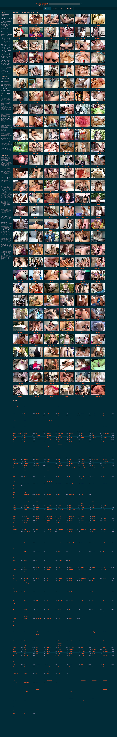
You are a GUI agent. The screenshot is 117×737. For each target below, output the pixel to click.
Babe (14, 427)
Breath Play (26, 443)
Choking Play (49, 457)
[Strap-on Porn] (98, 254)
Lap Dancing (49, 567)
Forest (104, 507)
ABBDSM (3, 15)
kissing (7, 122)
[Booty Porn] (36, 63)
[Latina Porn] (82, 88)
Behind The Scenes (17, 433)
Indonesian (38, 542)
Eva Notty (10, 195)
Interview (82, 542)
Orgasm (15, 603)
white (11, 150)
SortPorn (3, 60)
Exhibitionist (49, 494)
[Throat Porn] (20, 101)
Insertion (59, 542)
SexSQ (9, 56)
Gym (59, 522)
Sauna (59, 640)
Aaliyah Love (4, 157)
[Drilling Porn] (67, 37)
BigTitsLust (8, 21)
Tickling (25, 668)
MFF (59, 580)
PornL (7, 52)
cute (7, 103)
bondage (2, 91)
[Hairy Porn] (67, 254)
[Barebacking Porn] (36, 101)
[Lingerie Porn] (98, 24)
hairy (6, 116)
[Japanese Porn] (51, 382)
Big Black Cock (106, 433)
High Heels (49, 531)
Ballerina (14, 429)
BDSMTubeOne (4, 20)
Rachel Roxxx (3, 237)
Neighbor (48, 591)
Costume (82, 463)
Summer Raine (4, 252)
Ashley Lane (5, 174)
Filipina (37, 505)
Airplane (93, 413)
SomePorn (3, 59)
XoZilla (2, 68)
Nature (25, 591)
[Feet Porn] (51, 37)
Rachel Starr (9, 237)
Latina (70, 567)
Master (70, 578)
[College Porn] (98, 50)
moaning (8, 130)
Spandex (71, 649)
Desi (36, 478)
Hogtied (93, 531)
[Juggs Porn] (36, 24)
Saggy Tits (15, 640)
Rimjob (104, 631)
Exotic (59, 494)
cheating (5, 94)
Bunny (104, 443)
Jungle (14, 553)
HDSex (10, 34)
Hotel (59, 533)
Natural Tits (15, 591)
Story (37, 653)
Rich (81, 631)
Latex (59, 567)
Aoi (9, 171)
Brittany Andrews (8, 182)
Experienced (71, 494)
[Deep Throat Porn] (67, 203)
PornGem (3, 50)
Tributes (82, 671)
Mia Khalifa (6, 226)
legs (8, 124)
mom (2, 132)
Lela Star (9, 216)
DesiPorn (3, 24)
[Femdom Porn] (20, 395)
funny (2, 114)
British (48, 443)
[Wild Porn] (20, 152)
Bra (81, 441)
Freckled (14, 509)
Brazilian (14, 443)
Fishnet (82, 505)
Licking (48, 569)
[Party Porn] (67, 75)
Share (48, 642)
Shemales (69, 8)
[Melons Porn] (67, 165)
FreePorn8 (4, 30)
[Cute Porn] (82, 369)
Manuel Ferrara (5, 222)
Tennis (37, 666)
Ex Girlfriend (38, 494)
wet (8, 150)
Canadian (37, 452)
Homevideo (26, 533)
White (14, 700)
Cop (47, 463)
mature (10, 127)
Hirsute (70, 531)
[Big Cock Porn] (51, 229)
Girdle (14, 518)
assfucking (3, 83)
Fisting (93, 505)
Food (59, 507)
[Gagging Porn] (20, 165)
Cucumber (38, 467)
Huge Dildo (94, 533)
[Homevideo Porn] (67, 344)
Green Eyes (15, 522)
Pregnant (71, 616)
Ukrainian (37, 680)
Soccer (93, 647)
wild (4, 152)
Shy (25, 645)
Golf (36, 520)
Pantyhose (49, 609)
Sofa (14, 649)
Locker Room (83, 569)
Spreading (49, 651)
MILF (70, 580)
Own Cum (60, 602)
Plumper (71, 613)
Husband (60, 535)
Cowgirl (37, 465)
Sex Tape (37, 642)
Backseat (48, 426)
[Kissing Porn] (98, 114)
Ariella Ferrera (4, 172)
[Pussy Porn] (98, 229)
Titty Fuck (71, 668)
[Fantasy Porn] (36, 318)
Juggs (93, 551)
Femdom (60, 503)
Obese (14, 600)
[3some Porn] (51, 293)
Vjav (10, 66)
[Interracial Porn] (36, 254)
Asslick (70, 420)
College (70, 461)
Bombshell (71, 439)
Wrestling (94, 700)
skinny (6, 143)
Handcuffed (60, 529)
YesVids (8, 73)
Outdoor (48, 603)
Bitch (25, 437)
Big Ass (93, 433)
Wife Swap (38, 700)
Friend (37, 509)
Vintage (26, 691)
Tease (14, 666)
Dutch (93, 483)
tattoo (2, 148)
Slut (25, 647)
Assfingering (49, 420)
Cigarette (82, 457)
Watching (37, 697)
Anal (70, 415)
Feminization (71, 503)
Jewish (70, 551)
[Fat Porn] (98, 293)
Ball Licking (105, 426)
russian (2, 142)
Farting (70, 501)
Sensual (14, 642)
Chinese (25, 457)
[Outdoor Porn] (36, 267)
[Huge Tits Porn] (20, 254)
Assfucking (60, 420)
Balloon (25, 429)
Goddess (105, 518)
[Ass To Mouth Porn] (67, 190)
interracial (3, 121)
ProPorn (2, 54)
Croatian (71, 465)
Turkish (37, 673)
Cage (14, 452)
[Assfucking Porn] (82, 306)
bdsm (2, 84)
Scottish (70, 640)
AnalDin (10, 18)
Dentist (25, 478)
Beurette (71, 433)
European (26, 494)
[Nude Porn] (20, 229)
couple (10, 96)
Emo (59, 492)
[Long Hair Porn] (98, 88)
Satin (48, 640)
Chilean (14, 457)
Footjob (82, 507)
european (3, 108)
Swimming (94, 655)
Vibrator (105, 689)
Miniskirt (104, 580)
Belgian (25, 433)
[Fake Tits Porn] (98, 127)
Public (25, 618)
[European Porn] (98, 63)
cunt (2, 103)
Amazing (48, 415)
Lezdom (25, 569)
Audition (82, 420)
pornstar (7, 137)
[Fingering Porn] (51, 203)
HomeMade (8, 37)
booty (6, 91)
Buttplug (48, 446)
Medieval (15, 580)
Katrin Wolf (6, 211)
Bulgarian (94, 443)
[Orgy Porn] (82, 267)
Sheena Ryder (7, 248)
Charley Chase (7, 188)
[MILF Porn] (20, 190)
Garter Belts (71, 516)
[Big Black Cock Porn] (98, 344)
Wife (25, 700)
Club (25, 461)
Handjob (71, 529)
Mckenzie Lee (3, 223)
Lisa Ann (8, 218)
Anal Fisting (83, 415)
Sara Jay (3, 243)
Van (70, 688)
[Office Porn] (82, 152)
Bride (37, 443)
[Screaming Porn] (51, 152)
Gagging (15, 516)
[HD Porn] (51, 242)
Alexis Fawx (4, 162)
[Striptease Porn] (98, 382)
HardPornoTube (5, 33)
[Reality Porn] (82, 331)
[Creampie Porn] (51, 331)
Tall (47, 664)
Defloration (94, 476)
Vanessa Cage (4, 259)
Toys (48, 671)
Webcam (71, 698)
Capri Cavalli (3, 185)
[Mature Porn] (82, 229)
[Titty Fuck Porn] (82, 280)
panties (5, 135)
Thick (82, 666)
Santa (37, 640)
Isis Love (7, 200)
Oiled (37, 600)
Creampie (60, 465)
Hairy (37, 529)
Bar (70, 429)
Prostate (14, 618)
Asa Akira (10, 172)
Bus (14, 446)
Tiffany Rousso (8, 256)
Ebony (14, 492)
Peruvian (60, 611)
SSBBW (93, 651)
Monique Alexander (5, 228)
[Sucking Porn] (36, 242)
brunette (9, 93)
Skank (48, 645)
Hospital (48, 533)
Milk (92, 580)
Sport (37, 651)
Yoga (25, 713)
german (2, 115)
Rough (37, 634)
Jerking (59, 551)
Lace (25, 567)
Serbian (25, 642)
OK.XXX (7, 47)
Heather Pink (3, 199)
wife (2, 152)
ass (2, 81)
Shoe (70, 642)
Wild (48, 700)
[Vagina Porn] (82, 127)
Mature (93, 578)
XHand (7, 67)
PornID (2, 52)
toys (10, 149)
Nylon (48, 593)
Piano (104, 611)
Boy (59, 441)
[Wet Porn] (82, 357)
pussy (8, 138)
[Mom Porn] (36, 357)
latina (6, 124)
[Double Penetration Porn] (98, 267)
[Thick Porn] (82, 139)
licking (6, 125)
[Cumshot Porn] (51, 216)
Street (70, 653)
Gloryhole (82, 518)
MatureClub (4, 42)
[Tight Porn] (51, 165)
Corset (59, 463)
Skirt (70, 645)
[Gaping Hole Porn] (20, 280)
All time (24, 12)
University (15, 682)
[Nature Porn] (36, 139)
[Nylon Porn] (98, 178)
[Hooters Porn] (51, 75)
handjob (10, 116)
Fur (92, 509)
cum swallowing (7, 100)
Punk (59, 618)
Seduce (104, 640)
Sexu (2, 57)
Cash (82, 452)
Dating (70, 476)
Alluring (25, 415)
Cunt (25, 470)
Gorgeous (49, 520)
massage (6, 126)
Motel (14, 584)
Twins (59, 673)
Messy (37, 580)
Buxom (59, 446)
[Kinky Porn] (82, 254)
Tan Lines (60, 664)
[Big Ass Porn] (36, 190)
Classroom (26, 459)
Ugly (14, 680)
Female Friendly (39, 503)
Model (70, 582)
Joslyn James (3, 208)
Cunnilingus (15, 469)
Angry (104, 415)
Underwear (83, 680)
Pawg (104, 609)
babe (7, 83)
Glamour (59, 518)
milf (5, 129)
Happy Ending (83, 529)
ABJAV (7, 15)
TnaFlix (3, 61)
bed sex (8, 84)
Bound (48, 441)
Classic (14, 459)
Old (47, 600)
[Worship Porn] (67, 101)
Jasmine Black (6, 201)
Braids (104, 441)
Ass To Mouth (38, 420)
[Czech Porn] (82, 382)
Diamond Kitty (7, 193)
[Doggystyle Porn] (98, 152)
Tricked (93, 671)
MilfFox (9, 45)
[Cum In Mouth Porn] (20, 357)
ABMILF (3, 17)
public (4, 138)
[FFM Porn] (67, 63)
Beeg (2, 21)
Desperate (60, 478)
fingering (5, 113)
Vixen (48, 691)
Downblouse (26, 483)
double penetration (4, 107)
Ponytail (104, 613)
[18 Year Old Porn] (36, 395)
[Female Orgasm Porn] (51, 344)
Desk (48, 478)
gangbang (9, 114)
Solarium (37, 649)
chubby (9, 94)
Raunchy (14, 631)
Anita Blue (6, 171)
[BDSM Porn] (67, 331)
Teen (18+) (26, 666)
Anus (48, 417)
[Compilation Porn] (20, 331)
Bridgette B (3, 181)
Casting (93, 452)
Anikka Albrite (3, 169)
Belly (36, 433)
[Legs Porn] (20, 88)
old (9, 133)
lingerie (10, 125)
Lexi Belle (3, 217)
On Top (82, 600)
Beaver (82, 431)
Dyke (14, 485)
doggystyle (4, 106)
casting (2, 94)
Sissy (37, 645)
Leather (93, 567)
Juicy (104, 551)
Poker (82, 613)
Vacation (14, 688)
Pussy (70, 618)
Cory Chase (6, 191)
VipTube (2, 66)
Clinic (59, 459)
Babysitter (26, 426)
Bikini (82, 435)
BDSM (37, 431)
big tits (4, 88)
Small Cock (38, 647)
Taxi (92, 664)
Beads (59, 431)
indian (10, 120)
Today (36, 12)
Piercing (25, 613)
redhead (6, 139)
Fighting (25, 505)
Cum (48, 467)
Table (14, 664)
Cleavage (49, 459)
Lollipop (93, 569)
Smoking (59, 647)
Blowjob (105, 437)
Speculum (105, 649)
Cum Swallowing (84, 467)
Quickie (25, 625)
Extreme (82, 494)
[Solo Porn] (98, 242)
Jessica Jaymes (4, 205)
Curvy (48, 470)
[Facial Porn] (20, 63)
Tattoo (82, 664)
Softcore (26, 649)
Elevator (48, 492)
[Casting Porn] (98, 357)
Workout (71, 700)
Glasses (71, 518)
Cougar (104, 463)
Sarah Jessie (8, 243)
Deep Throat (83, 476)
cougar (7, 96)
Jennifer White (7, 204)
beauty (5, 84)
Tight (48, 668)
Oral (104, 600)
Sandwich (26, 640)
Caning (48, 452)
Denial (14, 478)
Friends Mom (49, 509)
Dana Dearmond (4, 192)
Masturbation (83, 578)
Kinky (14, 560)
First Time (71, 505)
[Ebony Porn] (20, 344)
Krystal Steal (4, 214)
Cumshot (105, 467)
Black (48, 437)
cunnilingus (8, 102)
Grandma (71, 520)
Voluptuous (60, 691)
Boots (93, 439)
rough (9, 141)
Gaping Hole (49, 516)
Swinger (14, 657)
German (82, 516)
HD (14, 531)
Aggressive (83, 413)
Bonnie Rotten (3, 178)
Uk (24, 680)
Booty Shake (15, 441)
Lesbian (14, 569)
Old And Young (61, 600)
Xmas (14, 706)
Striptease (83, 653)
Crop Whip (83, 465)
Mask (48, 578)
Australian (94, 420)
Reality (37, 632)
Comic (93, 461)
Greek (104, 520)
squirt (2, 145)
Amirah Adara (4, 165)
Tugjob (25, 673)
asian (9, 80)
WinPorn (3, 67)
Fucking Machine (72, 509)
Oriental (37, 602)
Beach (48, 431)
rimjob (2, 141)
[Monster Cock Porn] (67, 50)
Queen (14, 625)
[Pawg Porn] (20, 114)
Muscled (48, 584)
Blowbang (94, 437)
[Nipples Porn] (36, 229)
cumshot (3, 102)
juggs (2, 122)
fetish (9, 111)
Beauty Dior (7, 177)
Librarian (37, 569)
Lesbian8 (7, 40)
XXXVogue (4, 71)
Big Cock (26, 435)
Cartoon (71, 452)
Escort (104, 492)
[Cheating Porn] (98, 318)
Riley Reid (3, 239)
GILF (104, 516)
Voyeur (70, 691)
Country (14, 465)
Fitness (104, 505)
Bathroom (15, 431)
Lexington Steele (8, 217)
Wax (59, 697)
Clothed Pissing (95, 459)
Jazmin (2, 204)
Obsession (8, 233)
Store (25, 653)
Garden (59, 516)
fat (4, 110)
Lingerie (71, 569)
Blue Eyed (15, 439)
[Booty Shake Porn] (82, 37)
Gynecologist (83, 522)
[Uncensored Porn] (67, 395)
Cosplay (71, 463)
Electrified (37, 492)
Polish (93, 613)
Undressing (94, 680)
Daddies (14, 476)
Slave (93, 645)
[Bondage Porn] (67, 178)
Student (14, 655)
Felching (105, 501)
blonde (3, 90)
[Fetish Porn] (51, 267)
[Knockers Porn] (82, 50)
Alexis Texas (6, 163)
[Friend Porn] (51, 190)
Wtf (104, 700)
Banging (59, 429)
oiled (8, 133)
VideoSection (5, 64)
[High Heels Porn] (67, 318)
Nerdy (59, 591)
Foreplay (93, 507)
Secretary (94, 640)
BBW (25, 431)
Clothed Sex (105, 459)
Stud (104, 653)
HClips (2, 34)
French (25, 509)
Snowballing (71, 647)
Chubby (59, 457)
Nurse (37, 593)
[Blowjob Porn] (82, 190)
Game (25, 516)
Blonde (70, 437)
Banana (48, 429)
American (60, 415)
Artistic (104, 417)
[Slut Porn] (51, 88)
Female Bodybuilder (17, 503)
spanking (10, 144)
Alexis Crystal (4, 160)
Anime (25, 417)
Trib (70, 671)
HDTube (3, 35)
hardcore (4, 118)
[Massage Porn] (51, 306)
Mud (36, 584)
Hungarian (38, 535)
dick (5, 104)
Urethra (48, 682)
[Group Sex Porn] (98, 280)
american (3, 80)
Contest (37, 463)
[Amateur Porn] (82, 216)
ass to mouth (6, 81)
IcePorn (3, 38)
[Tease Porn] (51, 101)
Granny (93, 520)
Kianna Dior (9, 212)
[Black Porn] (98, 306)
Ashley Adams (4, 173)
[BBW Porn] (36, 306)
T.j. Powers (6, 254)
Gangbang (38, 516)
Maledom (37, 578)
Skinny (59, 645)
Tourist (37, 671)
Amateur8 (4, 18)
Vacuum (25, 688)
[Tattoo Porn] (36, 114)
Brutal (70, 443)
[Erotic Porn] (36, 75)
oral (2, 134)
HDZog (6, 35)
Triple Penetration (106, 671)
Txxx (11, 61)
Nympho (59, 593)
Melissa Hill (4, 225)
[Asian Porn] (20, 293)
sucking (7, 146)
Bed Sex (93, 431)
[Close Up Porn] (82, 318)
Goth (59, 520)
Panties (37, 609)
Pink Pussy (38, 613)
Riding (93, 632)
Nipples (71, 591)
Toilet (93, 668)
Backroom (37, 426)
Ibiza (14, 542)
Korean (70, 560)
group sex (3, 116)
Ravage (25, 631)
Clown (14, 461)
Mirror (14, 582)
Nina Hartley (3, 233)
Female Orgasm (50, 503)
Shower (14, 645)
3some (2, 78)
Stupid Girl (26, 655)
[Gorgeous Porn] (20, 75)
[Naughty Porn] (67, 114)
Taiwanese (38, 664)
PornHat (9, 50)
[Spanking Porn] (98, 331)
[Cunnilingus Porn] (82, 203)
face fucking (8, 108)
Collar (59, 461)
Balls (36, 429)
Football (71, 507)
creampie (7, 98)
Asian (14, 420)
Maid (14, 578)
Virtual (37, 691)
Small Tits (49, 647)
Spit (25, 651)
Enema (70, 492)
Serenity (6, 246)
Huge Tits (105, 533)
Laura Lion (4, 216)
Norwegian (94, 591)
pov (2, 138)
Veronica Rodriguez (7, 260)
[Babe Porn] (67, 229)
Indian (25, 542)
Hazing (104, 529)
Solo (48, 649)
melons (2, 129)
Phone (82, 611)
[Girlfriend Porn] (67, 152)
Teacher (104, 664)
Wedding (82, 697)
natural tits (6, 132)
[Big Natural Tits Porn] (98, 395)
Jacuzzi (14, 551)
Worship (82, 700)
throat (2, 149)
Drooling (71, 483)
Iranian (93, 542)
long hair (2, 126)
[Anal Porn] (20, 203)
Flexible (37, 507)
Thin (93, 666)
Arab (59, 417)
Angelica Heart (7, 168)
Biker (70, 435)
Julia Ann (9, 208)
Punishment (49, 618)
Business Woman (39, 446)
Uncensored (49, 680)
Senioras (7, 54)
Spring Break (60, 651)
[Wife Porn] (20, 369)
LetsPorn (3, 41)
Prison (93, 616)
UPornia (9, 63)
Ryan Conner (6, 240)
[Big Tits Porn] (51, 139)
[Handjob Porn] (36, 344)
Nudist (14, 593)
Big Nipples (49, 435)
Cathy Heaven (7, 186)
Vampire (59, 688)
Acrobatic (26, 413)
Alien (104, 413)
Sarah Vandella (4, 244)
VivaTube (7, 66)
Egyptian (26, 492)
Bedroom (105, 431)
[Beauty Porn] (20, 267)
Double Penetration (16, 483)
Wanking (26, 697)
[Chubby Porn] (82, 344)
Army (93, 417)
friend (8, 113)
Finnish (59, 505)
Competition (105, 461)
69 (58, 407)
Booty (104, 439)
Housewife (71, 533)
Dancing (25, 476)
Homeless (15, 533)
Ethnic (14, 494)
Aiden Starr (6, 158)
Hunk (48, 535)
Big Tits (59, 435)
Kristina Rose (9, 213)
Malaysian (26, 578)
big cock (3, 87)
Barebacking (83, 429)
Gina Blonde (8, 197)
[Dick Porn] (82, 24)
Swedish (82, 655)
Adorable (37, 413)
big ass (3, 85)
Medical (104, 578)
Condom (26, 463)
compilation (3, 96)
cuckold (2, 99)
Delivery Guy (105, 476)
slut (8, 143)
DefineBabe (4, 22)
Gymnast (71, 522)
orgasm (5, 134)
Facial (37, 501)
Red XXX (3, 238)
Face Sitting (26, 501)
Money (93, 582)
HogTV (3, 37)
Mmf (48, 582)
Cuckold (25, 467)
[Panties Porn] (36, 127)
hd (8, 118)
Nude (104, 591)
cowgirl (3, 98)
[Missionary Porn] (67, 242)
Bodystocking (60, 439)
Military (82, 580)
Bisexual (14, 437)
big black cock (8, 85)
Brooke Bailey (3, 184)
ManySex (8, 41)
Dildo (93, 478)
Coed (48, 461)
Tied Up (37, 668)
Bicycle (82, 433)
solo (7, 144)
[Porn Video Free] (42, 4)
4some (48, 406)
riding (9, 139)
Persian (48, 611)
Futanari (104, 509)
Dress (37, 483)
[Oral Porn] (20, 37)
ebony (10, 107)
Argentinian (71, 417)
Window (59, 700)
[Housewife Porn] (51, 318)
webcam (5, 150)
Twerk (48, 673)
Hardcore (94, 529)
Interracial (71, 542)
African (70, 413)
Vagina (37, 689)
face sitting (3, 109)
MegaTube (4, 45)
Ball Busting (83, 426)
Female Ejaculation (28, 503)
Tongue (104, 668)
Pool (14, 616)
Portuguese (38, 616)
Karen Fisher (6, 210)
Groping (37, 522)
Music (59, 584)
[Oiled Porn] (36, 37)
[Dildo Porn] (67, 280)
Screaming (83, 640)
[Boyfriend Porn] (82, 178)
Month (28, 12)
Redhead (49, 632)
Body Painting (38, 439)
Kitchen (37, 560)
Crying (104, 465)
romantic (5, 141)
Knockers (60, 560)
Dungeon (82, 483)
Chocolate (37, 457)
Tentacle (48, 666)
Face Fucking (15, 501)
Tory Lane (7, 257)
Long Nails (26, 571)
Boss (25, 441)
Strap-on (59, 653)
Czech (70, 469)
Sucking (60, 655)
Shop (82, 642)
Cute (59, 469)
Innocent (48, 542)
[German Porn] (51, 395)
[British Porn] (67, 139)
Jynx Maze (3, 209)
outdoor (2, 135)
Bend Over (49, 433)
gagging (5, 114)
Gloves (93, 518)
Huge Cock (83, 533)
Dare (48, 476)
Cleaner (37, 459)
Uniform (105, 680)
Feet (93, 501)
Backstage (60, 426)
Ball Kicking (94, 426)
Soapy (82, 647)
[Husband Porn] (20, 139)
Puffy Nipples (38, 618)
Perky (37, 611)
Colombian (83, 461)
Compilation (15, 463)
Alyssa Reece (6, 164)
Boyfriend (71, 441)
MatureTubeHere (6, 44)
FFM (104, 503)
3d (24, 406)
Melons (25, 580)
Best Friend (60, 433)
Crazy (48, 465)
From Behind (60, 509)
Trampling (60, 671)
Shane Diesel (7, 247)
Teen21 (8, 60)
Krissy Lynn (3, 213)
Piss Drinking (49, 613)
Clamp (104, 457)
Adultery (48, 413)
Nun (25, 593)
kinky (4, 122)
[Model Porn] (67, 24)
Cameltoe (26, 452)
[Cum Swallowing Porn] (51, 357)
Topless (14, 671)
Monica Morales (7, 227)
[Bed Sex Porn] (51, 63)
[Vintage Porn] (36, 369)
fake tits (9, 109)
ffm (1, 113)
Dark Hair (60, 476)
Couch (93, 463)
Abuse (14, 413)
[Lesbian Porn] (67, 306)
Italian (25, 544)
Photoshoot (94, 611)
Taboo (25, 664)
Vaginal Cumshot (50, 688)
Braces (93, 441)
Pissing (59, 613)
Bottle (37, 441)
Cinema (93, 457)
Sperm (14, 651)
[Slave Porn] (51, 114)
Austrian (104, 420)
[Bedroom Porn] (82, 63)
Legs (104, 567)
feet (6, 110)
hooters (10, 119)
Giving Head (49, 518)
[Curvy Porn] (36, 293)
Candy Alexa (9, 184)
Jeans (48, 551)
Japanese (38, 551)
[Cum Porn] (36, 88)
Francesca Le (3, 196)
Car (59, 452)
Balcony (70, 426)
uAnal (2, 63)
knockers (2, 124)
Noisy (82, 591)
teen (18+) (7, 148)
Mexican (48, 580)
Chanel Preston (4, 187)
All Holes (14, 415)
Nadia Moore (7, 230)
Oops (93, 600)
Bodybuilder (49, 439)
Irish (104, 542)
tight (4, 149)
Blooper (82, 437)
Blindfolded (60, 437)
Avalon (2, 177)
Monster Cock (106, 582)
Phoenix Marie (4, 236)
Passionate (94, 609)
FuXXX (3, 31)
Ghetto (93, 516)
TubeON (7, 61)
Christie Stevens (4, 189)
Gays (62, 8)
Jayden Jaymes (6, 203)
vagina (2, 150)
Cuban (14, 467)
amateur (7, 78)
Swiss (25, 657)
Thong (104, 666)
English (82, 492)
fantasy (2, 110)
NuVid (2, 47)
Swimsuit (105, 655)
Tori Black (3, 257)
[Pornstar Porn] (98, 139)
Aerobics (59, 413)
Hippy (59, 531)
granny (9, 115)
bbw (10, 83)
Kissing (25, 560)
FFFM (93, 503)
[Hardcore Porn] (98, 190)
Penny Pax (8, 234)
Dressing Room (50, 483)
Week (32, 12)
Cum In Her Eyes (61, 467)
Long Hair (105, 569)
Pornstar (26, 616)
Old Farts (71, 600)
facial (7, 109)
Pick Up (14, 613)
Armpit (82, 417)
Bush (25, 446)
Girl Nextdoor (26, 518)
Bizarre (37, 437)
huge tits (2, 120)
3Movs (7, 14)
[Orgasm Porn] (67, 267)
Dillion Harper (3, 194)
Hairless (25, 529)
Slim (104, 645)
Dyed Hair (105, 483)
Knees (48, 560)
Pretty (82, 616)
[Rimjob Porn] (67, 369)
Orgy (25, 602)
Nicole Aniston (4, 231)
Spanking (94, 649)
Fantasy (59, 501)
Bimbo (93, 435)
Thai (59, 666)
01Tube (3, 14)
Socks (104, 647)
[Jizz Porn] (36, 165)
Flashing (14, 507)
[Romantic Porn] (36, 382)
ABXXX (7, 17)
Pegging (14, 611)
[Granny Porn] (36, 280)
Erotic (93, 492)
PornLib (3, 53)
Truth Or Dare (15, 673)
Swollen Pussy (38, 657)
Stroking (93, 653)
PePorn (2, 48)
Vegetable (83, 688)
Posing (48, 616)
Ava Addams (8, 175)
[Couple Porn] (51, 127)
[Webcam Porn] (20, 318)
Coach (37, 461)
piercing (2, 137)
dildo (8, 104)
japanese (8, 121)
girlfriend (6, 115)
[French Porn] (82, 242)
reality (2, 139)
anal (6, 80)
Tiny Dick (60, 668)
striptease (3, 146)
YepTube (3, 73)
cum (5, 99)
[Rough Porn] (51, 280)
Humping (26, 535)
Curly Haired (38, 469)
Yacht (14, 713)
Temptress (8, 255)
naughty (2, 133)
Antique (37, 417)
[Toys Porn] (51, 254)
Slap (81, 645)
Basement (105, 429)
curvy (4, 103)
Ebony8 (2, 25)
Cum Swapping (95, 467)
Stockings (15, 653)
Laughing (82, 567)
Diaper (70, 478)
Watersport (49, 697)
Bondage (82, 439)
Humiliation (15, 535)
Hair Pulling (15, 529)
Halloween (49, 529)
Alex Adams (6, 159)
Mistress (37, 582)
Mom (82, 583)
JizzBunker (8, 38)
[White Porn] (98, 165)
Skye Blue (6, 250)
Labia (14, 567)
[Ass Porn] (20, 216)
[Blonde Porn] (36, 216)
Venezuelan (94, 688)
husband (6, 120)
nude (5, 133)
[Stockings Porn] (20, 306)
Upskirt (37, 682)
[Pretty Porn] (98, 101)
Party (82, 609)
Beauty (70, 431)
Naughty (37, 591)
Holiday (104, 531)
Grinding (26, 522)
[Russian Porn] (51, 369)
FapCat (3, 27)
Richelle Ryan (8, 238)
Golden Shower (27, 520)
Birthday (104, 435)
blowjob (8, 90)
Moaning (59, 582)
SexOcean (4, 56)
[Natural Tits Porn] (51, 50)
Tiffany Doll (3, 256)
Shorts (104, 642)
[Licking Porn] (82, 101)
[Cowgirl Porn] (67, 127)
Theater (70, 666)
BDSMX (9, 20)
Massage (60, 578)
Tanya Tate (3, 255)
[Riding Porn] (67, 88)
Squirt (70, 651)
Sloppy (14, 647)
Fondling (48, 507)
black (8, 88)
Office (25, 600)
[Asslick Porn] (20, 50)
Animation (15, 417)
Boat (25, 439)
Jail (25, 551)
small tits (3, 144)
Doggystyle (49, 481)
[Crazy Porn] (67, 216)
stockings (6, 145)
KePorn (2, 40)
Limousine (60, 569)
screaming (6, 142)
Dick (82, 479)
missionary (3, 130)
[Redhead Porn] (82, 75)
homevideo (6, 119)
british (5, 93)
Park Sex (60, 609)
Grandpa (82, 520)
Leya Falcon (3, 218)
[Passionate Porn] (36, 152)
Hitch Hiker (83, 531)
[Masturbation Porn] (98, 203)
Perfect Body (26, 611)
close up (2, 95)
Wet (93, 698)
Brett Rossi (6, 180)
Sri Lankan (83, 651)
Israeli (14, 544)
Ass (25, 420)
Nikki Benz (8, 232)
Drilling (59, 483)
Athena (2, 175)
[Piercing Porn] (36, 50)
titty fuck (7, 149)
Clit (70, 459)
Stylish (37, 655)
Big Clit (14, 435)
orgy (8, 134)
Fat (81, 501)
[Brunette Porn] (51, 178)
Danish (37, 476)
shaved (2, 143)
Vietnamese (15, 691)
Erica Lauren (5, 195)
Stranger (48, 653)
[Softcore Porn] (20, 24)
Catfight (104, 452)
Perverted (71, 611)
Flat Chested (26, 507)
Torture (25, 671)
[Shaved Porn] (82, 165)
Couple (25, 465)
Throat (14, 668)
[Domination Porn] (67, 382)
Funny (82, 509)
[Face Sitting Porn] (98, 37)
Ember (8, 194)
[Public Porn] (82, 293)
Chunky (70, 457)
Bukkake (82, 443)
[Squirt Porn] (98, 369)
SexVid (6, 57)
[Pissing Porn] (36, 331)
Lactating (37, 567)
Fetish (82, 503)
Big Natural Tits (38, 435)
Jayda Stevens (4, 202)
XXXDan (3, 70)
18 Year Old (15, 407)
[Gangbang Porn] (20, 382)
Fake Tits (48, 501)
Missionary (26, 583)
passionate (10, 135)
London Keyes (4, 219)
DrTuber (8, 24)
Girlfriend (37, 518)
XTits (6, 68)
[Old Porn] (20, 242)
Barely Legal (94, 429)
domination (9, 106)
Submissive (49, 655)
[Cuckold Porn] (67, 357)
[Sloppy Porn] (20, 178)
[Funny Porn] (82, 395)
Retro (59, 631)
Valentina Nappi (5, 258)
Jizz (81, 551)
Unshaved (26, 682)
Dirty (104, 478)
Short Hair (94, 642)
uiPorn (5, 63)
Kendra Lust (3, 212)
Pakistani (26, 609)
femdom (5, 111)
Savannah (5, 245)
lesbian (2, 125)
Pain (14, 609)
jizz (10, 121)
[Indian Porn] (98, 75)
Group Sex (49, 522)
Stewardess (105, 651)
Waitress (14, 697)
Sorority (59, 649)
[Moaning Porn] (20, 127)
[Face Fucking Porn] (36, 178)
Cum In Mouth (72, 467)
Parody (70, 609)
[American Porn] (98, 216)
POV (59, 616)
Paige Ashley (3, 234)
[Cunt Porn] (36, 203)
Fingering (49, 505)
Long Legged (15, 571)
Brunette (60, 444)
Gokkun (14, 520)
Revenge (71, 631)
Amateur (37, 415)
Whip (104, 697)
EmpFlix (6, 25)
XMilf (10, 67)
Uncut (59, 680)
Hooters (37, 533)
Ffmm (14, 505)
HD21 (5, 34)
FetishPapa (4, 28)
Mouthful (26, 584)
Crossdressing (95, 465)
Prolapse (105, 616)
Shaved (59, 643)
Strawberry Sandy (7, 251)
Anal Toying (94, 415)
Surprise (71, 655)
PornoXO (7, 53)
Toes (82, 668)
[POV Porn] (51, 24)
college (6, 95)
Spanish (82, 649)
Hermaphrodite (27, 531)
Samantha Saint (7, 241)
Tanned (70, 664)
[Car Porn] (82, 114)
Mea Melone (9, 223)
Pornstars (55, 8)
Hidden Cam (38, 531)
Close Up (82, 459)
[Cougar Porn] (67, 293)
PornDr (6, 48)
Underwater (71, 680)
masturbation (4, 127)
